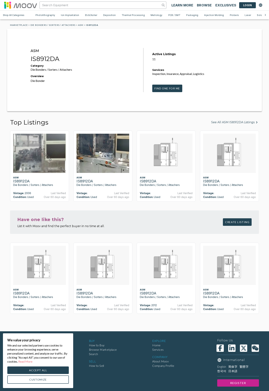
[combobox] (100, 5)
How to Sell (96, 365)
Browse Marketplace (103, 349)
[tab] (45, 15)
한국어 (221, 371)
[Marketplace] (20, 5)
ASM (80, 25)
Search (93, 354)
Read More (25, 361)
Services (158, 349)
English (221, 366)
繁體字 (244, 366)
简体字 (232, 366)
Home (156, 345)
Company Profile (163, 365)
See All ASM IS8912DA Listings (233, 122)
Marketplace (19, 25)
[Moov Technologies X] (243, 348)
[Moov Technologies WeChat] (255, 348)
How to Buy (97, 345)
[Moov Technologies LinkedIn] (232, 348)
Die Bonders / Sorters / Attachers (53, 25)
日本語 (232, 371)
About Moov (160, 361)
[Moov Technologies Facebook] (220, 348)
